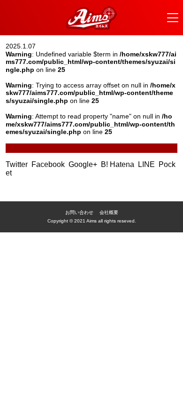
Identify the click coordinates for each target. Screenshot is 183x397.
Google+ (84, 164)
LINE (147, 164)
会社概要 (108, 212)
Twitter (18, 164)
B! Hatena (118, 164)
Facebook (49, 164)
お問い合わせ (79, 212)
